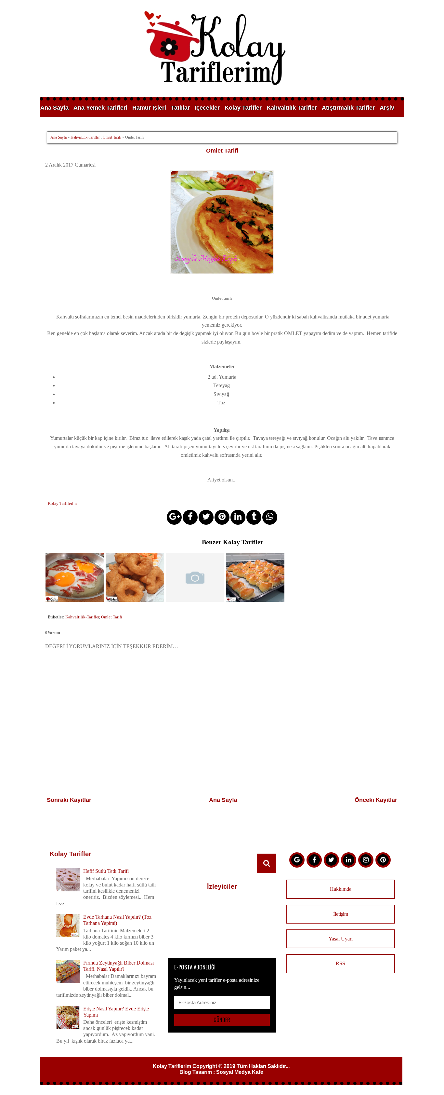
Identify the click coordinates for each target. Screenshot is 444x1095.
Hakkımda (340, 889)
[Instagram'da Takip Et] (365, 860)
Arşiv (387, 107)
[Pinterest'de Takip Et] (383, 860)
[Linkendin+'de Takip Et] (348, 860)
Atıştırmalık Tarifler (348, 107)
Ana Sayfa (54, 107)
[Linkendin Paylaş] (237, 517)
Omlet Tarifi (112, 137)
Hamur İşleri (149, 107)
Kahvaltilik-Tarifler (85, 137)
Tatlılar (180, 107)
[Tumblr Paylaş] (253, 517)
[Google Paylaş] (174, 517)
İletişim (340, 914)
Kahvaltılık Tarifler (292, 107)
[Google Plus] (297, 860)
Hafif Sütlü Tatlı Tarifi (106, 871)
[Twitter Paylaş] (206, 517)
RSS (340, 963)
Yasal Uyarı (341, 938)
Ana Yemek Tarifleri (100, 107)
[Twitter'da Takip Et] (331, 860)
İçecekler (207, 107)
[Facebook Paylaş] (190, 517)
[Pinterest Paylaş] (222, 517)
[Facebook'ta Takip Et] (314, 860)
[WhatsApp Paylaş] (269, 517)
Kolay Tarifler (243, 107)
